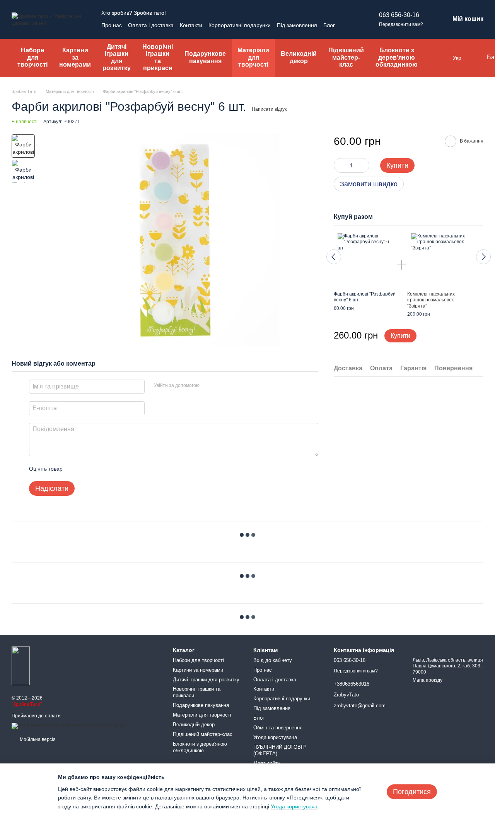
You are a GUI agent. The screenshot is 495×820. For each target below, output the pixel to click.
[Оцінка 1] (75, 468)
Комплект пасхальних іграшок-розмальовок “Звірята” (431, 300)
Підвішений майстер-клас (346, 57)
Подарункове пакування (205, 57)
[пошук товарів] (439, 58)
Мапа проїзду (427, 680)
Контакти (191, 25)
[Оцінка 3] (100, 468)
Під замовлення (297, 25)
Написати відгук (269, 109)
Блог (329, 25)
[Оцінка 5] (125, 468)
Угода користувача (275, 737)
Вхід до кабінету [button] (272, 660)
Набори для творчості (32, 57)
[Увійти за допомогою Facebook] (208, 385)
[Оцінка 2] (88, 468)
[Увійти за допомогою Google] (220, 385)
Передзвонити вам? (401, 24)
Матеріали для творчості (253, 57)
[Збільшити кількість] (363, 166)
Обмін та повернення (277, 728)
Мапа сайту (266, 763)
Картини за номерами (75, 57)
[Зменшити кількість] (339, 166)
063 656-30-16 (399, 15)
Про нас (111, 25)
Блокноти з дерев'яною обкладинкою (397, 57)
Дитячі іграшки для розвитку (116, 57)
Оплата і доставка (151, 25)
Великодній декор (299, 57)
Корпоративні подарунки (239, 25)
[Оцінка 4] (112, 468)
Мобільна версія (37, 739)
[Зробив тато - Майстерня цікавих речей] (21, 665)
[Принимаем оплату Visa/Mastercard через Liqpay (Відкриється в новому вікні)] (68, 725)
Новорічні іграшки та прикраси (157, 57)
